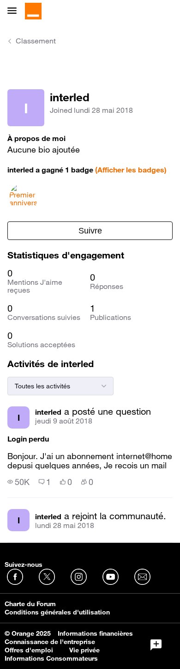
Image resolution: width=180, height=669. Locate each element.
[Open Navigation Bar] (14, 11)
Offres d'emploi (29, 650)
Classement (36, 40)
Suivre (90, 230)
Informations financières (95, 633)
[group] (18, 481)
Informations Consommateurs (51, 658)
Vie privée (84, 650)
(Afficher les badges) (131, 169)
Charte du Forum (30, 604)
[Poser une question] (156, 645)
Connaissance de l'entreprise (50, 642)
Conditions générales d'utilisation (57, 612)
